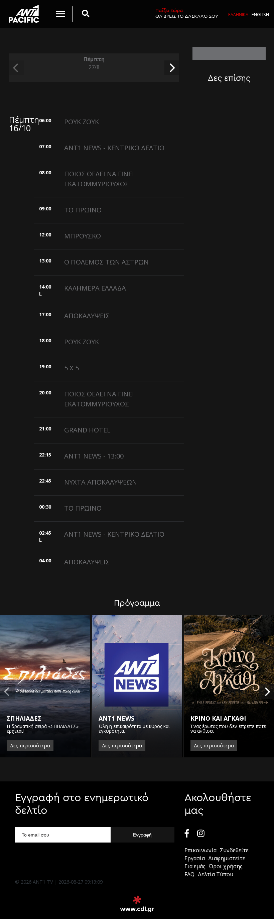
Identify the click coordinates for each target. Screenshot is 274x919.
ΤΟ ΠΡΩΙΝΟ (83, 209)
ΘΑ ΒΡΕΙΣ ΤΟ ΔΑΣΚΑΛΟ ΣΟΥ (186, 13)
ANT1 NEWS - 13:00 (94, 456)
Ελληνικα (238, 14)
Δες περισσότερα (30, 745)
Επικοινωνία (200, 850)
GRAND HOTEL (87, 429)
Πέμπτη (94, 63)
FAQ (189, 874)
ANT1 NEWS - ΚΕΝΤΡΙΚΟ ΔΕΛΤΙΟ (114, 147)
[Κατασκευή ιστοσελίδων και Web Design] (137, 904)
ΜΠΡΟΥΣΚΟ (82, 235)
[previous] (16, 67)
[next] (171, 67)
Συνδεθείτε (234, 850)
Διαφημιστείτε (226, 858)
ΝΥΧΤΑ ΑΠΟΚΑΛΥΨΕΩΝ (100, 482)
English (260, 14)
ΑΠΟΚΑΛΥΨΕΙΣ (87, 315)
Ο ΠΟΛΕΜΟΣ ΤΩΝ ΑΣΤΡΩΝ (106, 261)
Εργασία (194, 858)
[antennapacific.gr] (24, 14)
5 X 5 (71, 367)
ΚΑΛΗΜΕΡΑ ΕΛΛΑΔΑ (95, 288)
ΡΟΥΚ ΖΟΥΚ (81, 121)
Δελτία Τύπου (215, 874)
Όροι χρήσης (226, 866)
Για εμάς (195, 866)
